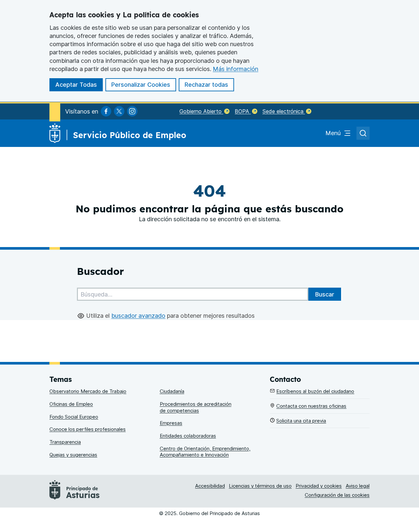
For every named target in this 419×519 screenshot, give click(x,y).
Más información (235, 68)
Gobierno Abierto (201, 111)
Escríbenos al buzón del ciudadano (315, 391)
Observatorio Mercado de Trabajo (87, 391)
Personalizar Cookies (140, 84)
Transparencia (65, 442)
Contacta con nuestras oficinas (311, 406)
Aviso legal (358, 486)
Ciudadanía (172, 391)
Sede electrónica (284, 111)
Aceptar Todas (76, 84)
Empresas (171, 423)
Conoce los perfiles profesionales (87, 429)
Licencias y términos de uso (260, 486)
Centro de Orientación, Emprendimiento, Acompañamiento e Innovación (205, 451)
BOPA (243, 111)
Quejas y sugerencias (73, 455)
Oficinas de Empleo (71, 404)
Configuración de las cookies (337, 495)
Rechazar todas (206, 84)
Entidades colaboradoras (188, 436)
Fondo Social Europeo (73, 417)
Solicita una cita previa (301, 421)
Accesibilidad (210, 486)
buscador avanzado (138, 315)
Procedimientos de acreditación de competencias (195, 407)
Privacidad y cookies (319, 486)
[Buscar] (324, 294)
